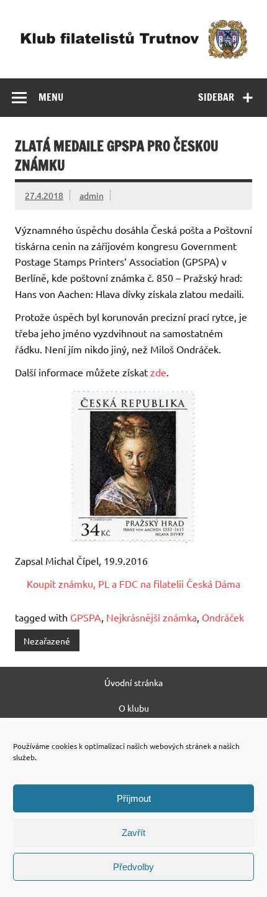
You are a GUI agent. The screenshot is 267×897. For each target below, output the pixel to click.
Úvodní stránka (133, 682)
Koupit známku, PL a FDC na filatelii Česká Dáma (133, 583)
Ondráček (223, 617)
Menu (50, 97)
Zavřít (133, 832)
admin (91, 195)
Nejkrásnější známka (151, 617)
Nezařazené (47, 640)
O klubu (134, 708)
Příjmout (134, 798)
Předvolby (133, 867)
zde (158, 372)
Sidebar (216, 97)
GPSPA (85, 617)
